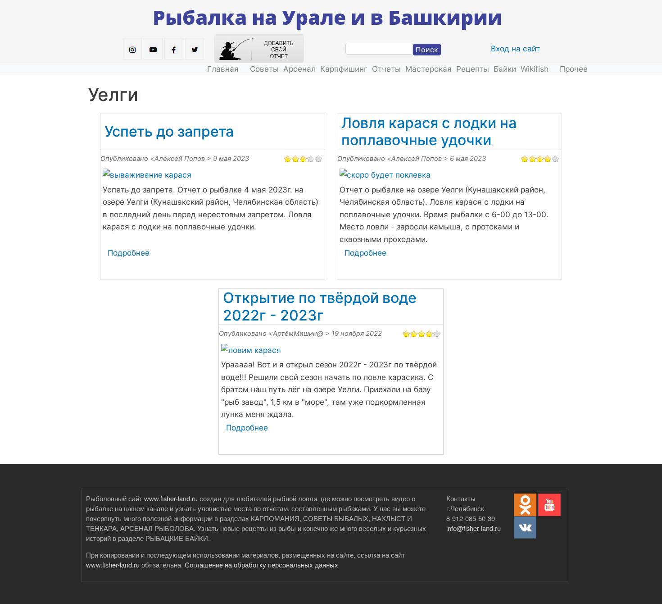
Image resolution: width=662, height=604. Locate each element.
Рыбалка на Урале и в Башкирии (327, 17)
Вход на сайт (515, 48)
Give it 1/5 (288, 159)
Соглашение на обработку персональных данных (261, 564)
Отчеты (386, 68)
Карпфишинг (343, 68)
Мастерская (428, 68)
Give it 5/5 (318, 159)
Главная (223, 68)
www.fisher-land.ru (171, 498)
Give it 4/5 (311, 159)
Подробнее (129, 252)
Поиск (427, 49)
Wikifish (535, 68)
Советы (264, 68)
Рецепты (472, 68)
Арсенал (299, 68)
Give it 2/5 (295, 159)
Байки (505, 68)
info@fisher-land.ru (473, 528)
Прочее (574, 68)
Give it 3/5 (303, 159)
